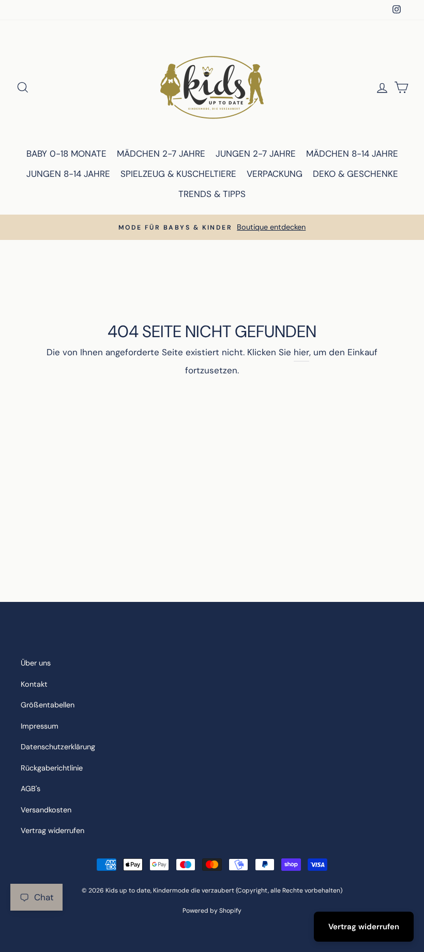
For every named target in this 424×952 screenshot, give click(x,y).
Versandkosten (46, 809)
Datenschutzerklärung (58, 746)
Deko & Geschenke (355, 173)
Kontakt (34, 684)
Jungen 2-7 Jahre (256, 153)
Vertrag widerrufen (52, 830)
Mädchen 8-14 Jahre (352, 153)
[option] (212, 227)
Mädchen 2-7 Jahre (161, 153)
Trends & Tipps (212, 194)
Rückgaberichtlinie (52, 768)
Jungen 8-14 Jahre (68, 173)
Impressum (39, 726)
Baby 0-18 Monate (66, 153)
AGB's (30, 788)
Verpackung (274, 173)
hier (301, 352)
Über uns (36, 663)
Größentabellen (47, 704)
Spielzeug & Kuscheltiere (178, 173)
